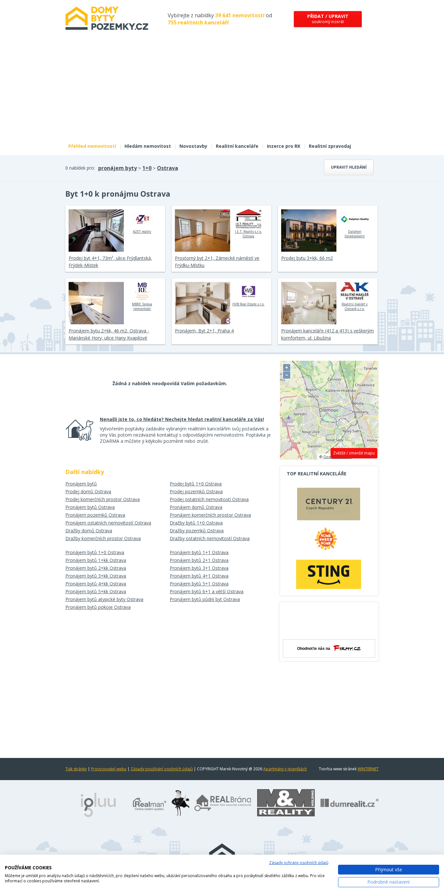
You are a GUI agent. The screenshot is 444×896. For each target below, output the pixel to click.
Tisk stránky (76, 769)
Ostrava (167, 168)
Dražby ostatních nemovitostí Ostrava (210, 538)
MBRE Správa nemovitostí (142, 306)
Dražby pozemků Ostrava (197, 530)
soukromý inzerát (327, 18)
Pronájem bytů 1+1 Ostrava (199, 552)
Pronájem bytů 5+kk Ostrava (95, 591)
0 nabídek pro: (80, 168)
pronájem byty (117, 168)
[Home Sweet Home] (328, 541)
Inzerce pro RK (283, 146)
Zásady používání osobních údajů (162, 769)
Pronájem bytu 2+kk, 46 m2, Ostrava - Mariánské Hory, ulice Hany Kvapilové (109, 334)
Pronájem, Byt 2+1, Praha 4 (204, 331)
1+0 (146, 168)
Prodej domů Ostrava (88, 491)
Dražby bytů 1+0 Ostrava (196, 523)
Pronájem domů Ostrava (196, 507)
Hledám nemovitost (147, 146)
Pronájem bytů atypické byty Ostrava (104, 599)
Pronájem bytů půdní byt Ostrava (205, 599)
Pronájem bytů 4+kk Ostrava (95, 584)
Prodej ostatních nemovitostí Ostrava (209, 499)
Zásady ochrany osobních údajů (298, 862)
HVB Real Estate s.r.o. (248, 304)
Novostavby (193, 146)
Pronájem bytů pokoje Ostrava (98, 607)
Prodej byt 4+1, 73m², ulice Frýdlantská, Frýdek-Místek (110, 261)
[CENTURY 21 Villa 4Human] (328, 506)
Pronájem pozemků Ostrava (95, 515)
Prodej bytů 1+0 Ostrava (196, 484)
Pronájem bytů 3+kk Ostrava (95, 576)
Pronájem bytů (81, 484)
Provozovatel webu (108, 769)
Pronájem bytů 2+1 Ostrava (199, 560)
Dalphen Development (355, 233)
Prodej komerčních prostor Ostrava (102, 499)
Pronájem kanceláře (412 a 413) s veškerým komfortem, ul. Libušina (327, 334)
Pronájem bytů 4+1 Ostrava (199, 576)
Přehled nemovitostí (92, 146)
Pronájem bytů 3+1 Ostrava (199, 568)
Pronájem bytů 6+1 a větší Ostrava (206, 591)
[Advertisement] (222, 90)
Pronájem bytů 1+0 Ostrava (94, 552)
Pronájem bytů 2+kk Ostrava (95, 568)
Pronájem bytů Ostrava (90, 507)
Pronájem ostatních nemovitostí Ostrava (108, 523)
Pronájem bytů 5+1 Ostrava (199, 584)
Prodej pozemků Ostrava (196, 491)
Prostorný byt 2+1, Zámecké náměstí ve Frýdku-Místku (217, 261)
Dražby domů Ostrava (88, 530)
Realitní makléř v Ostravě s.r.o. (355, 306)
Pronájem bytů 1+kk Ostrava (95, 560)
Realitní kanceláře (237, 146)
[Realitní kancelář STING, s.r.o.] (328, 574)
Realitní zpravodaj (330, 146)
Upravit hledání (349, 167)
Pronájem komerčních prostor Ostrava (210, 515)
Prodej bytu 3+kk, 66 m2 (307, 258)
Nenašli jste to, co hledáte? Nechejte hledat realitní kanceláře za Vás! (182, 419)
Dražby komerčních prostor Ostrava (103, 538)
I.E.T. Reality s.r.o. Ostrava (248, 233)
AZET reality (142, 231)
